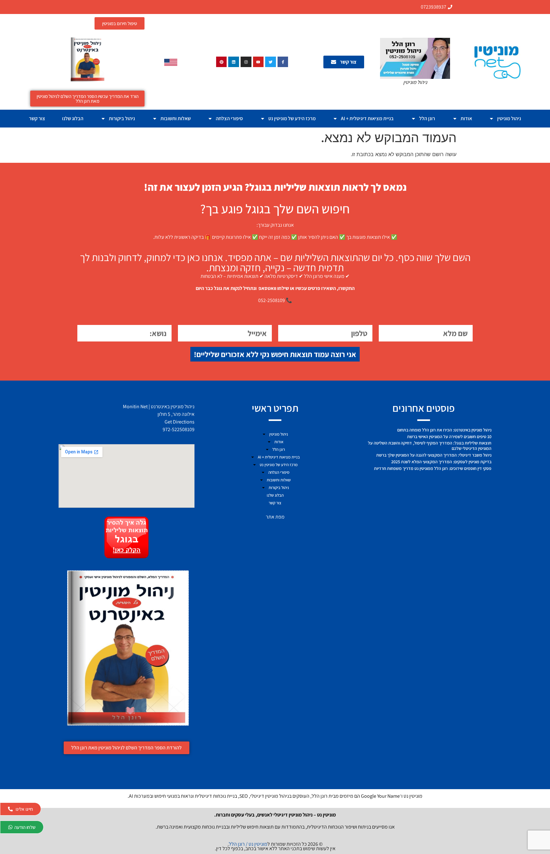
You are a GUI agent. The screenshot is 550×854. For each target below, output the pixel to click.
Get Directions (179, 421)
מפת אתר (275, 516)
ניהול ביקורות (122, 118)
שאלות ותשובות (175, 118)
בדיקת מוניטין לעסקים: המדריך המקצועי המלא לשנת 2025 (441, 462)
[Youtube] (258, 62)
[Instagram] (246, 62)
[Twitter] (270, 62)
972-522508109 (178, 429)
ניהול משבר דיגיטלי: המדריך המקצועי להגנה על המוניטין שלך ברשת (433, 455)
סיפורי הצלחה (229, 118)
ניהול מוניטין (509, 118)
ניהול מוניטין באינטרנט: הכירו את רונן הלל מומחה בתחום (444, 430)
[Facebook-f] (283, 62)
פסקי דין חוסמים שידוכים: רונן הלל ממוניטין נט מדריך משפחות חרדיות (432, 468)
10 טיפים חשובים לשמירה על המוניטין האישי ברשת (449, 436)
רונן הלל (427, 118)
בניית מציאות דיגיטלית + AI (367, 118)
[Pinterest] (221, 62)
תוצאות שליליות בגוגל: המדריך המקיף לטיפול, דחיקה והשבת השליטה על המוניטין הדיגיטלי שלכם (429, 445)
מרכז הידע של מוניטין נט (292, 118)
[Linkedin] (233, 62)
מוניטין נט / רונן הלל (248, 844)
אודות (466, 118)
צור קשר (37, 118)
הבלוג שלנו (72, 118)
